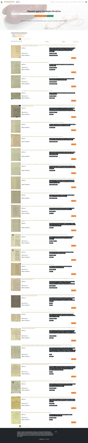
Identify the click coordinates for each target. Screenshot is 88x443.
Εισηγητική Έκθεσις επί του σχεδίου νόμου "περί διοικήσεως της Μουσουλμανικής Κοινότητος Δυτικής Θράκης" (39, 76)
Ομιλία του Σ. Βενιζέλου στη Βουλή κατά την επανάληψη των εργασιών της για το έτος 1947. (36, 412)
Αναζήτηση (50, 15)
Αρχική (53, 1)
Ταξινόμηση (75, 41)
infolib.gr (45, 439)
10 (28, 426)
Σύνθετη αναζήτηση (69, 1)
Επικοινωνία (82, 1)
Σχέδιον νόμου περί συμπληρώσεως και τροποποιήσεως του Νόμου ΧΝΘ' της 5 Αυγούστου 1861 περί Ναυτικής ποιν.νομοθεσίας (42, 122)
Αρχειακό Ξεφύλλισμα (60, 1)
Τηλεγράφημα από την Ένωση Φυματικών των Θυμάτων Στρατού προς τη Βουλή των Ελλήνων (36, 90)
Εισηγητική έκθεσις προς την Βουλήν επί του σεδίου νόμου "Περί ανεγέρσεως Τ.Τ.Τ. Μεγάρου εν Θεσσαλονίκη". (40, 192)
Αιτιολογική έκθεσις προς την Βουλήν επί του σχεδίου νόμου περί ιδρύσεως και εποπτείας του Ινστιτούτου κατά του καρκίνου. (42, 136)
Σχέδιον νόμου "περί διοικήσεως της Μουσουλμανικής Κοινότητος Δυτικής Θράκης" (35, 62)
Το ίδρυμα (76, 1)
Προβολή (73, 72)
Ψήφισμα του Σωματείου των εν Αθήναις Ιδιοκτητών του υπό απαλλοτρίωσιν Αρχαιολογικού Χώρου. (37, 264)
